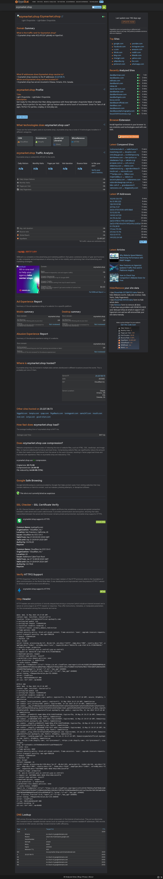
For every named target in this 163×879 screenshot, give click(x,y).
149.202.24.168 (116, 237)
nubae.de (113, 86)
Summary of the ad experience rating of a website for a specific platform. (44, 306)
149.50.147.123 (115, 215)
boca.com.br (115, 100)
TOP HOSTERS (61, 2)
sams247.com (85, 413)
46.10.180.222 (115, 201)
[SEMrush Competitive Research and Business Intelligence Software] (27, 252)
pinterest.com (119, 64)
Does (40, 443)
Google (29, 480)
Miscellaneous (78, 138)
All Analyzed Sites (70, 877)
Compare (97, 7)
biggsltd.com (22, 413)
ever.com (20, 417)
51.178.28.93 (114, 226)
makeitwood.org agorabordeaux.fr (125, 169)
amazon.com (137, 49)
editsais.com (115, 81)
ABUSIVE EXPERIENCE (82, 2)
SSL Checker (38, 504)
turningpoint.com (71, 413)
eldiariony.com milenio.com (121, 166)
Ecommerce (41, 138)
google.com (118, 44)
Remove (117, 305)
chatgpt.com (119, 58)
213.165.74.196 (115, 232)
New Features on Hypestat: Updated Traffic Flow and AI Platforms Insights (131, 268)
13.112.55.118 (115, 213)
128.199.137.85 (115, 204)
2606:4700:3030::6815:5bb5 (121, 210)
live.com (135, 61)
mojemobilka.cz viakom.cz (121, 177)
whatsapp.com (138, 64)
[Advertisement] (61, 55)
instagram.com (138, 47)
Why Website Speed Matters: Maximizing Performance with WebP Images (131, 257)
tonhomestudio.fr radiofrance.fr (124, 149)
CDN (20, 138)
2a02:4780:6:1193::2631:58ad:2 (122, 221)
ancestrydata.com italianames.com (125, 180)
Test (103, 591)
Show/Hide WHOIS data (123, 300)
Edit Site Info (22, 117)
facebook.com (120, 47)
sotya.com (30, 417)
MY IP (101, 2)
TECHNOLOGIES (93, 2)
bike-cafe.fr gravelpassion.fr (122, 185)
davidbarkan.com (116, 92)
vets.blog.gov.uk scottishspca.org (124, 155)
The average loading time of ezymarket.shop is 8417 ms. (38, 429)
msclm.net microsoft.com (121, 171)
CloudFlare (24, 142)
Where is (36, 363)
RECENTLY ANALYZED (50, 2)
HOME (34, 2)
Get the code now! (128, 325)
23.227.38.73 (59, 77)
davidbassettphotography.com (122, 111)
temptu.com (34, 413)
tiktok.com (118, 52)
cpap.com (45, 413)
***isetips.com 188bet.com (122, 174)
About (91, 877)
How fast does (38, 424)
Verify (30, 574)
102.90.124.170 (116, 199)
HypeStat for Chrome (130, 137)
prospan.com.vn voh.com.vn (122, 163)
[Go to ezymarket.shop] (62, 16)
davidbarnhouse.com (118, 94)
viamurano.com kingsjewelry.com (124, 188)
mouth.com (97, 413)
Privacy (84, 877)
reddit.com (136, 52)
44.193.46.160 (115, 218)
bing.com (117, 55)
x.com (116, 49)
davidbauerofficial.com (119, 103)
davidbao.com (115, 105)
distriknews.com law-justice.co (123, 157)
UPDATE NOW (128, 22)
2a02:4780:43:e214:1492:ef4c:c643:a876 (126, 224)
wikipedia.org (119, 61)
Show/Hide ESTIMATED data (125, 292)
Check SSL (100, 522)
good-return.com (43, 417)
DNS (24, 814)
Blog (79, 877)
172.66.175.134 (115, 229)
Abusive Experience (32, 333)
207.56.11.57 (115, 207)
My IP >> (143, 242)
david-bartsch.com (117, 89)
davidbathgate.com (118, 97)
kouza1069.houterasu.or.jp (120, 114)
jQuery (58, 144)
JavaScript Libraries (59, 139)
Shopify (41, 142)
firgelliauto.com (56, 413)
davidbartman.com (117, 75)
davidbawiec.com (117, 78)
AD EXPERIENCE (70, 2)
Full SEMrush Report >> (97, 292)
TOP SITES (40, 2)
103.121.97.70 (115, 235)
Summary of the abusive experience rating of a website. (37, 338)
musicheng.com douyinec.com (123, 152)
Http (24, 599)
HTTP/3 (76, 142)
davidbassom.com (117, 108)
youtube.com (137, 44)
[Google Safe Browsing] (18, 493)
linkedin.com (136, 55)
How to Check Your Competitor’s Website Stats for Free (132, 278)
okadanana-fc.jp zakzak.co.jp (122, 160)
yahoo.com (136, 58)
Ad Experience (29, 301)
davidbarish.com (116, 83)
